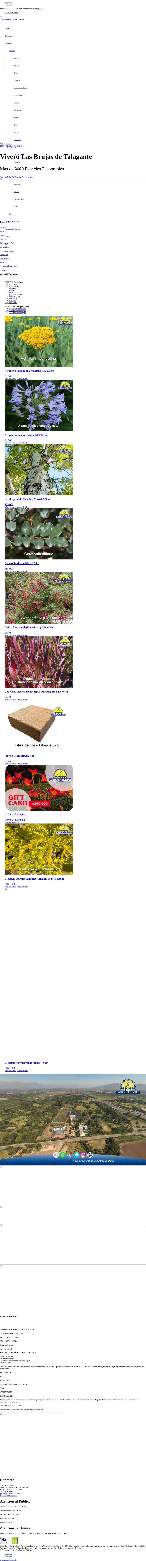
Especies (12, 51)
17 (22, 146)
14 (16, 146)
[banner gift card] (73, 180)
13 (14, 146)
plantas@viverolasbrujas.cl (10, 1494)
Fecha (11, 292)
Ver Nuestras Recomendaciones (23, 177)
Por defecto (13, 284)
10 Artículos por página (17, 309)
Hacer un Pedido (6, 177)
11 (11, 146)
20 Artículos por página (17, 311)
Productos (12, 147)
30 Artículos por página (17, 313)
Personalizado (14, 286)
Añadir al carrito (10, 379)
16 (20, 146)
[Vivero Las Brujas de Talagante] (12, 19)
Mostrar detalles (22, 379)
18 (23, 146)
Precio (11, 290)
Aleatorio (12, 301)
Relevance (13, 299)
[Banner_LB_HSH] (73, 1167)
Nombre (12, 288)
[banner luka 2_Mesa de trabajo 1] (73, 1226)
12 (12, 146)
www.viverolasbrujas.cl (8, 1496)
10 (9, 146)
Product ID (13, 303)
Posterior (9, 144)
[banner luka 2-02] (73, 1266)
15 (18, 146)
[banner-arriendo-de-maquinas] (27, 1208)
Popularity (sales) (15, 294)
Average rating (14, 296)
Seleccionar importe (12, 822)
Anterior (3, 144)
